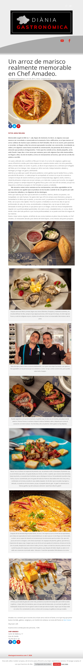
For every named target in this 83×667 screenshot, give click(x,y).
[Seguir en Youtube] (62, 40)
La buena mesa (46, 79)
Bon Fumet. (67, 620)
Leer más (64, 664)
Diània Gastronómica (18, 79)
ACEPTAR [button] (57, 664)
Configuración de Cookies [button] (43, 664)
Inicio (38, 79)
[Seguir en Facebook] (69, 40)
